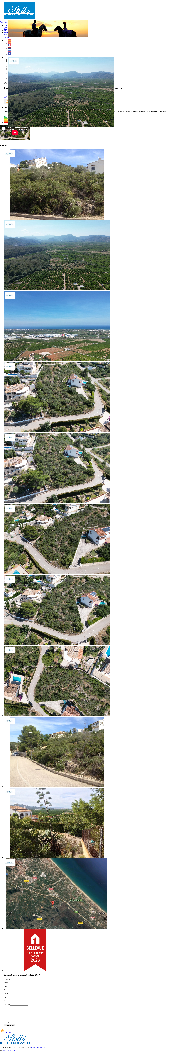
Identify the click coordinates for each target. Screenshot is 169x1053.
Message (6, 1022)
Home (6, 25)
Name (6, 983)
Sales (5, 29)
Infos (5, 34)
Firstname (7, 979)
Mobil (6, 993)
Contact (6, 38)
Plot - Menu (3, 22)
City (5, 997)
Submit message (9, 1025)
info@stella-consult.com (38, 1047)
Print (5, 98)
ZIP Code (7, 1004)
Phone (6, 990)
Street (5, 1001)
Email (6, 986)
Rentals (6, 30)
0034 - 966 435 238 (9, 1050)
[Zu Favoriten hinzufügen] (7, 101)
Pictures (6, 96)
